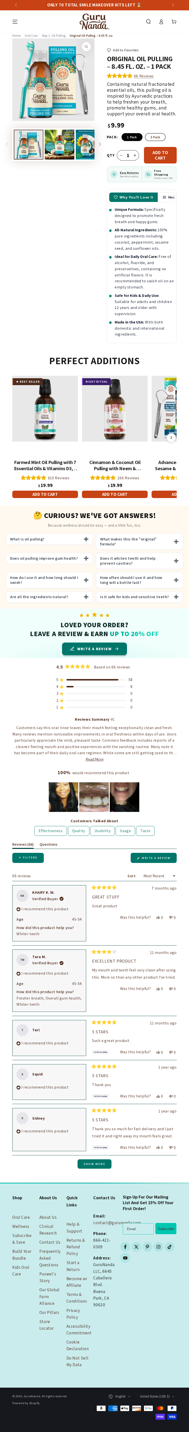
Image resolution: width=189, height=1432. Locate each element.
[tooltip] (112, 719)
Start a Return (73, 1266)
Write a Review (159, 859)
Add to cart (160, 155)
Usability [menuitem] (102, 830)
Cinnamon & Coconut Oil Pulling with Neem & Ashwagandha (114, 465)
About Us (48, 1217)
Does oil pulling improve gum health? (44, 558)
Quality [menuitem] (78, 830)
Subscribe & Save (22, 1239)
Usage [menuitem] (125, 830)
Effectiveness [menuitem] (51, 830)
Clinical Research (48, 1230)
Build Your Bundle (22, 1255)
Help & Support (74, 1227)
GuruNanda (32, 1396)
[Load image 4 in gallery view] (90, 145)
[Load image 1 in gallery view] (28, 145)
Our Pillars (49, 1312)
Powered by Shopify (26, 1403)
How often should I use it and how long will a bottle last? (131, 580)
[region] (94, 797)
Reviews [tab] (23, 845)
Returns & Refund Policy (75, 1246)
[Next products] (171, 437)
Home (16, 36)
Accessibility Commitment (79, 1330)
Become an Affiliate (76, 1282)
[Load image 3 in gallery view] (59, 145)
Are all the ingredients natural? (39, 596)
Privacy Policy (73, 1314)
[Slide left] (16, 5)
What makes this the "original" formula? (128, 542)
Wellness (20, 1226)
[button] (148, 21)
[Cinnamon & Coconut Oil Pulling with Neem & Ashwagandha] (115, 409)
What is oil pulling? (27, 539)
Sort (132, 875)
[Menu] (15, 21)
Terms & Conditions (76, 1298)
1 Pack (132, 137)
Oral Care (31, 36)
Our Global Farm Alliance (49, 1296)
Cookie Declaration (77, 1345)
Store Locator (46, 1325)
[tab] (133, 197)
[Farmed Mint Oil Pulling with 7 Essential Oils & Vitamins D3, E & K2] (45, 409)
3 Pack (155, 137)
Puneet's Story (47, 1277)
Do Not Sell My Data (77, 1361)
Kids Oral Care (20, 1271)
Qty (111, 155)
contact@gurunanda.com (117, 1222)
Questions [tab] (48, 845)
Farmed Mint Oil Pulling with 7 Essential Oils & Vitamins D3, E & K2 (45, 465)
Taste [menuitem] (145, 830)
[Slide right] (172, 5)
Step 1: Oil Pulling (53, 36)
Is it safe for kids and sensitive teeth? (134, 596)
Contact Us (50, 1242)
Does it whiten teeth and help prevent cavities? (128, 561)
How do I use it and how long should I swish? (44, 580)
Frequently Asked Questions (50, 1258)
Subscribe (166, 1229)
